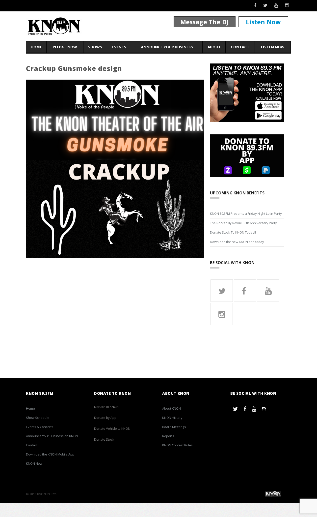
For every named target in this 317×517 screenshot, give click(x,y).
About (214, 46)
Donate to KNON (106, 406)
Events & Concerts (39, 427)
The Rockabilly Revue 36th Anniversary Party (243, 223)
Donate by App (105, 417)
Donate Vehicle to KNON (112, 428)
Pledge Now (65, 46)
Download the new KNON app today (237, 242)
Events (119, 46)
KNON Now (34, 463)
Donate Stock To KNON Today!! (233, 232)
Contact (240, 46)
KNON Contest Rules (177, 445)
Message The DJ (204, 22)
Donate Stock (104, 439)
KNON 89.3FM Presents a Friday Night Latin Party (246, 213)
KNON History (172, 417)
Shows (95, 46)
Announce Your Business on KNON (52, 436)
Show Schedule (37, 417)
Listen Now (263, 22)
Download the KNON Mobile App (50, 454)
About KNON (171, 408)
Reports (168, 436)
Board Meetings (174, 427)
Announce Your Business (167, 46)
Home (36, 46)
